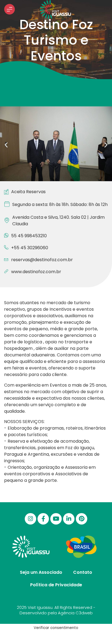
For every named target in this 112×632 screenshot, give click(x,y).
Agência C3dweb (75, 613)
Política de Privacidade (56, 585)
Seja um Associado (41, 572)
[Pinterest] (81, 519)
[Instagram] (30, 519)
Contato (82, 572)
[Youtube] (56, 519)
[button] (6, 144)
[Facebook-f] (43, 519)
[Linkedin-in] (68, 519)
